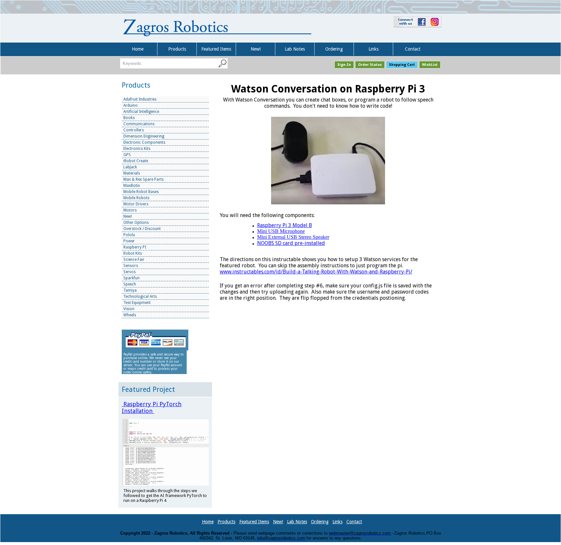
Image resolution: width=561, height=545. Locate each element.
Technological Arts (140, 296)
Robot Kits (132, 253)
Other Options (136, 222)
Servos (129, 272)
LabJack (130, 167)
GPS (127, 154)
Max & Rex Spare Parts (143, 179)
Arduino (130, 105)
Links (373, 49)
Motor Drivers (135, 204)
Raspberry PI (134, 247)
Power (129, 241)
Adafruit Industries (139, 99)
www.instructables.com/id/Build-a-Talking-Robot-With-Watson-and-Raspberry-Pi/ (316, 272)
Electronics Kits (136, 148)
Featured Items (216, 49)
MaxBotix (131, 185)
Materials (131, 173)
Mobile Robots (136, 198)
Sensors (130, 265)
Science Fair (133, 259)
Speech (129, 284)
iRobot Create (135, 161)
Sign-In (344, 65)
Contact (412, 49)
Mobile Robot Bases (141, 191)
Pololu (129, 235)
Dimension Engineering (143, 136)
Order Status (370, 65)
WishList (430, 65)
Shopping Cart (402, 65)
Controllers (133, 130)
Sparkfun (131, 278)
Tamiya (130, 290)
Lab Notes (295, 49)
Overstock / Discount (142, 228)
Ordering (334, 49)
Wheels (129, 315)
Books (129, 117)
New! (256, 49)
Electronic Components (144, 142)
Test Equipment (137, 302)
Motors (130, 210)
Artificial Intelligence (141, 111)
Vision (128, 309)
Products (177, 49)
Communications (139, 124)
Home (137, 49)
